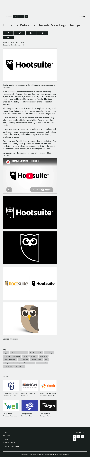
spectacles (8, 366)
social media (42, 363)
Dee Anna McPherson (12, 356)
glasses (33, 356)
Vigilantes (19, 366)
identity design (9, 359)
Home (5, 432)
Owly (6, 363)
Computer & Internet (17, 45)
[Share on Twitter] (19, 33)
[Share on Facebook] (8, 33)
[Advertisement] (75, 44)
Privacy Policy (9, 443)
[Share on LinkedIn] (31, 33)
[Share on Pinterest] (42, 33)
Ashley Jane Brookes (19, 353)
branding (49, 353)
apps (6, 353)
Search (80, 17)
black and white (36, 353)
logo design (23, 359)
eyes (25, 356)
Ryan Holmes (28, 363)
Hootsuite (43, 356)
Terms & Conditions (11, 446)
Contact (6, 439)
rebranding (16, 363)
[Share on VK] (8, 37)
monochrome (36, 359)
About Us (6, 436)
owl (46, 359)
